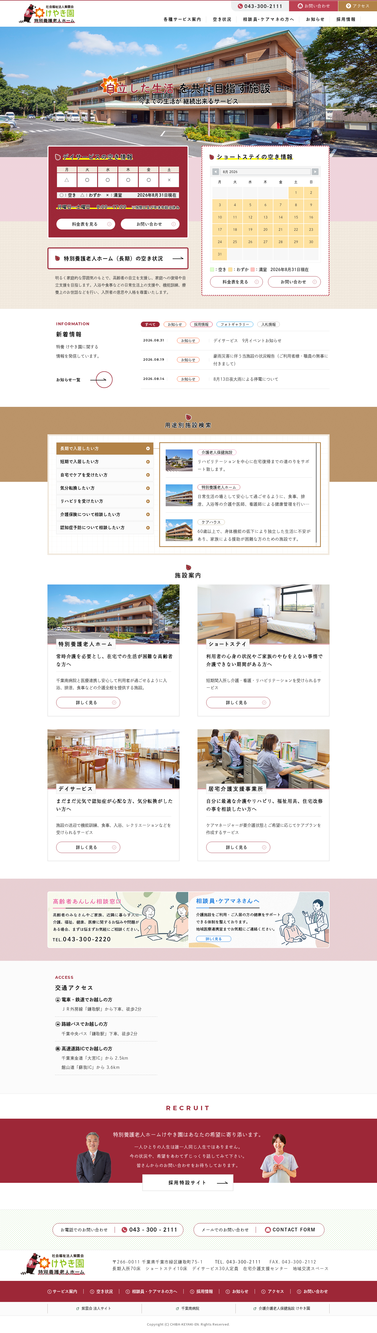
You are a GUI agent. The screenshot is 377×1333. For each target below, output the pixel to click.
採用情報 (346, 19)
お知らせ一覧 (68, 380)
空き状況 (222, 19)
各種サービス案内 (183, 19)
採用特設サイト (187, 1182)
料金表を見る (85, 224)
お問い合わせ (149, 224)
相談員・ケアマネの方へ (269, 19)
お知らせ (315, 19)
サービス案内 (65, 1291)
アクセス (276, 1291)
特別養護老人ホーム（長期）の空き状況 (113, 258)
